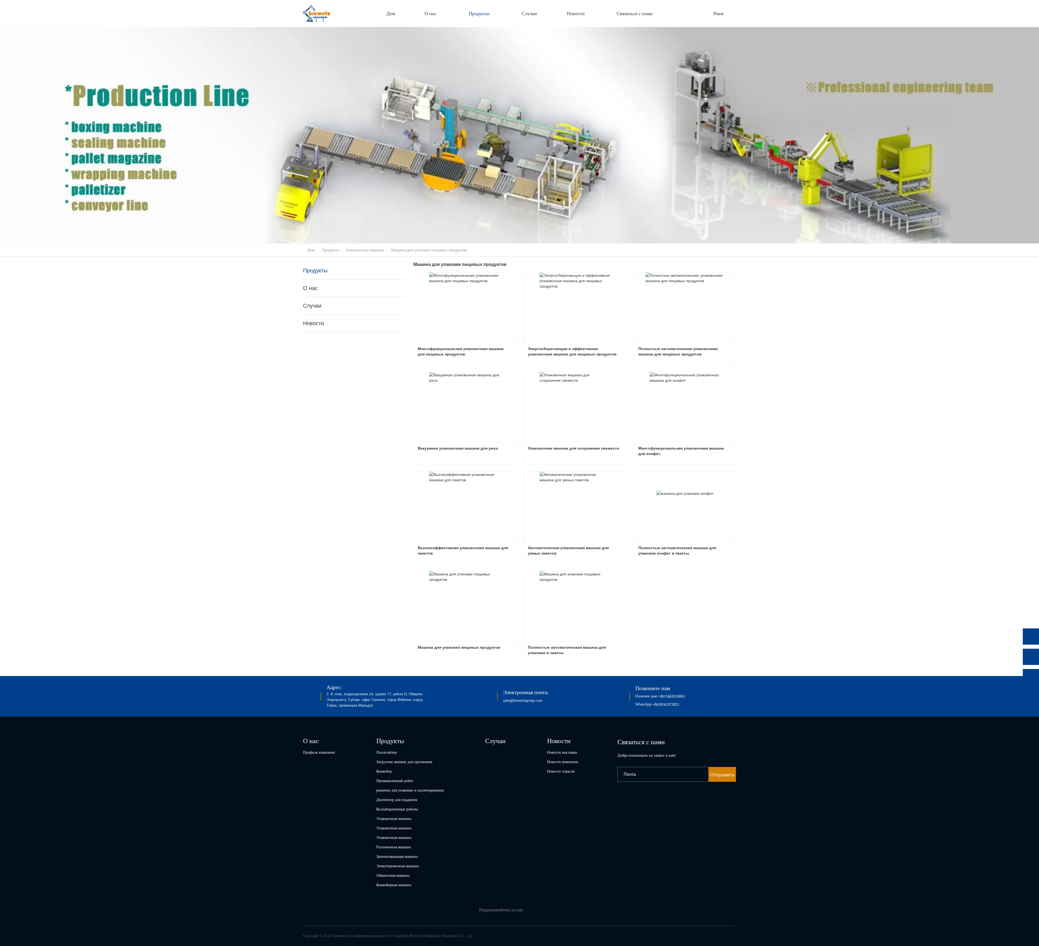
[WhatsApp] (1031, 636)
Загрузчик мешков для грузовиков (404, 762)
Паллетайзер (386, 752)
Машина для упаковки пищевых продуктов (459, 647)
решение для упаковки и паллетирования (410, 790)
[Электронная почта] (1031, 677)
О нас (310, 288)
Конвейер (384, 771)
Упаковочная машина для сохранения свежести (573, 448)
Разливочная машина (393, 847)
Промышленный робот (394, 781)
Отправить (722, 774)
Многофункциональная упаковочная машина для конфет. (681, 451)
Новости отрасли (561, 771)
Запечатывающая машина (397, 857)
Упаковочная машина (365, 250)
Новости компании (562, 762)
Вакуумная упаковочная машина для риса (458, 448)
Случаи (529, 13)
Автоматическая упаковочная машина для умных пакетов (569, 550)
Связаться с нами (635, 13)
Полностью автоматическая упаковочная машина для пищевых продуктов (678, 351)
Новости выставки (562, 752)
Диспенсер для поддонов (396, 800)
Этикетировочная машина (397, 866)
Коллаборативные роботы (397, 809)
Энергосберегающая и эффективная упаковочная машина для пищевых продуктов (572, 351)
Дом (390, 13)
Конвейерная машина (393, 885)
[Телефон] (1031, 657)
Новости (313, 323)
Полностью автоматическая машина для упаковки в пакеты (567, 650)
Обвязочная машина (392, 876)
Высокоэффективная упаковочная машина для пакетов (463, 550)
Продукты (330, 250)
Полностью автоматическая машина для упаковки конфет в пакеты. (677, 550)
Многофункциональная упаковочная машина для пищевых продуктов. (461, 351)
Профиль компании (319, 752)
